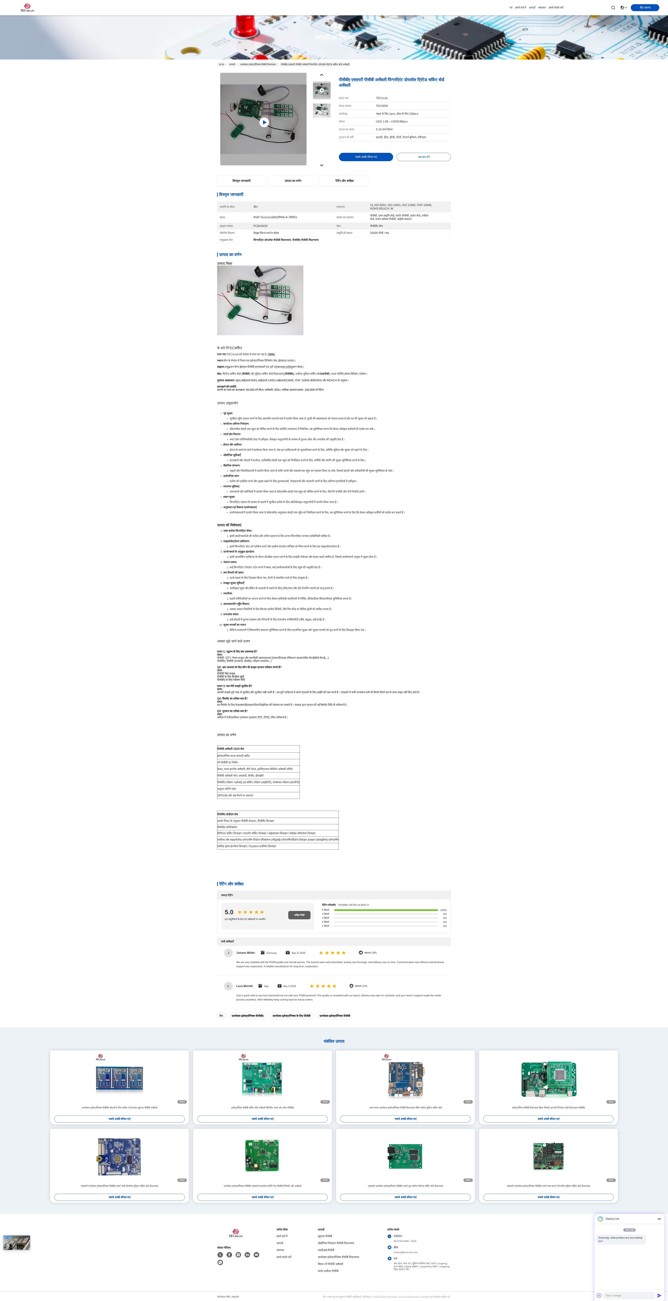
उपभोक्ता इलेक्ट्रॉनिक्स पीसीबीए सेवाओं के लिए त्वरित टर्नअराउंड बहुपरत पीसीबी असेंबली (119, 1107)
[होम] (236, 1237)
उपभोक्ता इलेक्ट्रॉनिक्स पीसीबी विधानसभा (258, 64)
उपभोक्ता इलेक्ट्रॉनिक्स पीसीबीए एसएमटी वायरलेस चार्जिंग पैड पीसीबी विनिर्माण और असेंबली (262, 1186)
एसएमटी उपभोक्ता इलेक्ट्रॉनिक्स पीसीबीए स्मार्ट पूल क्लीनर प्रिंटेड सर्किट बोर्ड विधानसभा (405, 1186)
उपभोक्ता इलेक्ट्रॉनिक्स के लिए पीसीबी (292, 1015)
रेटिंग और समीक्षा (344, 181)
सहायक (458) (361, 986)
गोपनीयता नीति (223, 1296)
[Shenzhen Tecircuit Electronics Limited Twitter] (220, 1255)
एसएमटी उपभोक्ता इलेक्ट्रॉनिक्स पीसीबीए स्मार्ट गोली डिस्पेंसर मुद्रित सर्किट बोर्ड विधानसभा (119, 1186)
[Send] (659, 1295)
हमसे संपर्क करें (556, 7)
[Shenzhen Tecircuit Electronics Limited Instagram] (238, 1255)
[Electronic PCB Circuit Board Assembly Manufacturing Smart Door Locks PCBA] (263, 119)
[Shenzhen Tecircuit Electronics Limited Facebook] (229, 1255)
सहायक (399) (370, 953)
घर (511, 7)
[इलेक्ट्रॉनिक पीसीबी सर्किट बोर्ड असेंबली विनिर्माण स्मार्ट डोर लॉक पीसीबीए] (262, 1078)
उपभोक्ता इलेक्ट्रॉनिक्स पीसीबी (335, 1015)
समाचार (542, 7)
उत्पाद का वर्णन (293, 181)
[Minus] (659, 1219)
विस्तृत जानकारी (241, 181)
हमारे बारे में (520, 7)
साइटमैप (235, 1296)
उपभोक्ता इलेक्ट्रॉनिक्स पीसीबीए (248, 1015)
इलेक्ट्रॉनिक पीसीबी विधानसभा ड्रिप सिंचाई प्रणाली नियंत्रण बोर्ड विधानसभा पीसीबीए (548, 1107)
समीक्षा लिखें (299, 915)
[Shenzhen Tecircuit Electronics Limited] (28, 7)
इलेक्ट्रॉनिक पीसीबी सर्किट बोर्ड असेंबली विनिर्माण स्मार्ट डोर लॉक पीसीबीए (262, 1107)
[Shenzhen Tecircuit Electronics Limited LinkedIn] (247, 1255)
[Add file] (599, 1295)
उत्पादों (532, 7)
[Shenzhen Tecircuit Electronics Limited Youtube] (256, 1255)
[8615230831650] (220, 1262)
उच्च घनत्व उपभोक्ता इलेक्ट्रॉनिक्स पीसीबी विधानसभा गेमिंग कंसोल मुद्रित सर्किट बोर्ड (405, 1107)
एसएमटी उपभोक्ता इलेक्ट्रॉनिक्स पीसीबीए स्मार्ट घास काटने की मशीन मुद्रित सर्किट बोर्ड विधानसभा (548, 1186)
